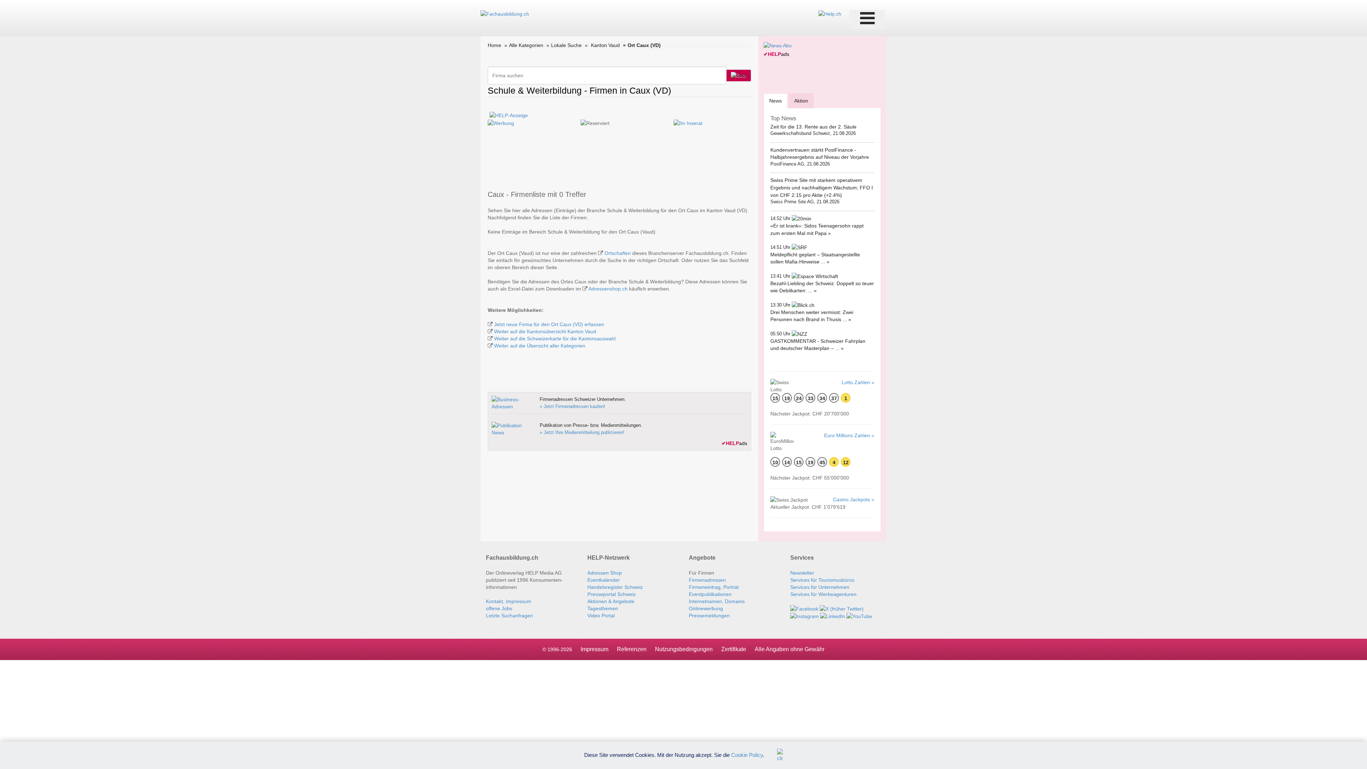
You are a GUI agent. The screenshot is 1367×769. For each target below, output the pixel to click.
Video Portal (601, 615)
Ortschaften (617, 253)
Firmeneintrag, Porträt (714, 587)
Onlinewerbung (706, 608)
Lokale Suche (566, 45)
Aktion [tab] (801, 101)
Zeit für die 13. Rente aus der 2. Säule (813, 127)
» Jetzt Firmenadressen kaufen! (572, 406)
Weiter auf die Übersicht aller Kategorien (539, 346)
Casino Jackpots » (853, 499)
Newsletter (802, 573)
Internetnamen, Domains (717, 601)
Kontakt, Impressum (508, 601)
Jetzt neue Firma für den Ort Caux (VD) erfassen (549, 324)
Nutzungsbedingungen (684, 649)
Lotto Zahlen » (858, 382)
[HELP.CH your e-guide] (829, 13)
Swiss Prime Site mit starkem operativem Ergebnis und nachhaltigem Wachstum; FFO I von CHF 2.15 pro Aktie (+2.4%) (821, 187)
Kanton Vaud (605, 45)
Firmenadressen (707, 580)
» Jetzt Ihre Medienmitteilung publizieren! (582, 432)
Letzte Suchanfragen (509, 615)
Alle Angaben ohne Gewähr (789, 649)
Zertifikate (733, 649)
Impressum (594, 649)
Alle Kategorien (526, 45)
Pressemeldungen (709, 615)
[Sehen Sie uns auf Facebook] (804, 608)
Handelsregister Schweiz (615, 587)
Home (494, 45)
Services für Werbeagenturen (823, 594)
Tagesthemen (602, 608)
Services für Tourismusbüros (822, 580)
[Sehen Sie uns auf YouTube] (859, 616)
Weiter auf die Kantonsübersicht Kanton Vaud (545, 331)
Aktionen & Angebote (610, 601)
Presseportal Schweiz (611, 594)
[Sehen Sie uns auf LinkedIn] (832, 616)
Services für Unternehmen (819, 587)
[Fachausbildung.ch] (505, 13)
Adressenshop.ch (608, 289)
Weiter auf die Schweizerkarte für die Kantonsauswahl (555, 338)
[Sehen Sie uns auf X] (842, 608)
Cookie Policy (747, 755)
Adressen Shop (604, 573)
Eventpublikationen (710, 594)
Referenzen (631, 649)
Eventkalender (603, 580)
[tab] (775, 100)
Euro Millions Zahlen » (849, 435)
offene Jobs (499, 608)
